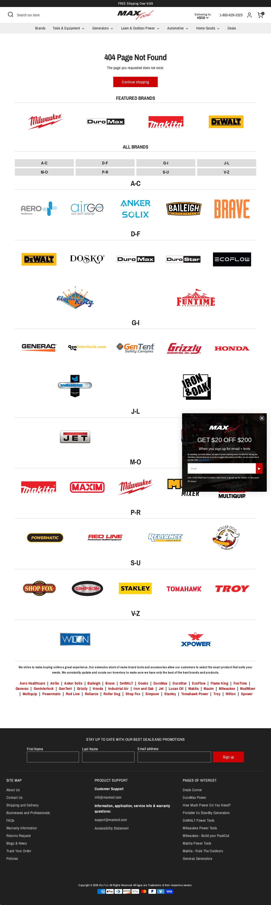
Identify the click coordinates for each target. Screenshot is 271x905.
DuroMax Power (194, 797)
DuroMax (160, 683)
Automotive (176, 28)
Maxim (209, 688)
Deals (232, 28)
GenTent (66, 688)
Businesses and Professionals (28, 812)
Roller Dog (112, 693)
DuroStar (180, 683)
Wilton (231, 693)
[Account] (249, 15)
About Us (13, 789)
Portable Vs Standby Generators (206, 812)
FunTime (240, 683)
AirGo (54, 683)
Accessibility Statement (112, 828)
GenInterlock (44, 688)
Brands (40, 28)
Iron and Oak (144, 688)
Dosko (143, 683)
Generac (22, 688)
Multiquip (30, 693)
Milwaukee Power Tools (200, 828)
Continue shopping (135, 82)
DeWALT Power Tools (198, 820)
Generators (100, 28)
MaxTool (103, 885)
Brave (110, 683)
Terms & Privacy (204, 460)
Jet (161, 688)
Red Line (73, 693)
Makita (193, 688)
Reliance (91, 693)
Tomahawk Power (194, 693)
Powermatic (51, 693)
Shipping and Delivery (22, 805)
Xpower (247, 693)
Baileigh (93, 683)
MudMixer (247, 688)
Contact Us (14, 797)
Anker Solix (73, 683)
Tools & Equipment (67, 28)
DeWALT (126, 683)
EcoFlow (198, 683)
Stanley (170, 693)
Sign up (228, 757)
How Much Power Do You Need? (207, 805)
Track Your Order (18, 850)
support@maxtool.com (111, 819)
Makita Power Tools (197, 843)
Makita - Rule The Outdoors (203, 850)
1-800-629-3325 (231, 15)
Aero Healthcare (32, 683)
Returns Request (18, 835)
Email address (148, 748)
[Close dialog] (262, 418)
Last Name (90, 749)
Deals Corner (192, 789)
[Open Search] (10, 14)
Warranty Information (21, 828)
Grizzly (82, 688)
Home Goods (206, 28)
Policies (12, 858)
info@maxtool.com (108, 797)
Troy (216, 693)
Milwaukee (227, 688)
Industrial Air (118, 688)
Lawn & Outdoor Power (138, 28)
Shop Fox (133, 693)
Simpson (152, 693)
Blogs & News (16, 843)
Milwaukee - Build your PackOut (206, 835)
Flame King (219, 683)
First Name (35, 749)
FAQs (10, 820)
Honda (98, 688)
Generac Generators (197, 858)
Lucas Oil (176, 688)
